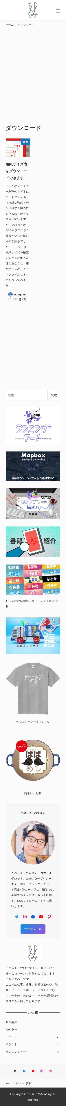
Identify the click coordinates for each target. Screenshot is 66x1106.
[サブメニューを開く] (57, 1029)
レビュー (18, 1083)
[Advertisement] (33, 71)
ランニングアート (17, 1051)
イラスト (11, 1044)
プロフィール (33, 929)
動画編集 (11, 1022)
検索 (54, 395)
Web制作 (11, 1029)
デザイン (11, 1037)
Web (9, 1083)
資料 (29, 1083)
